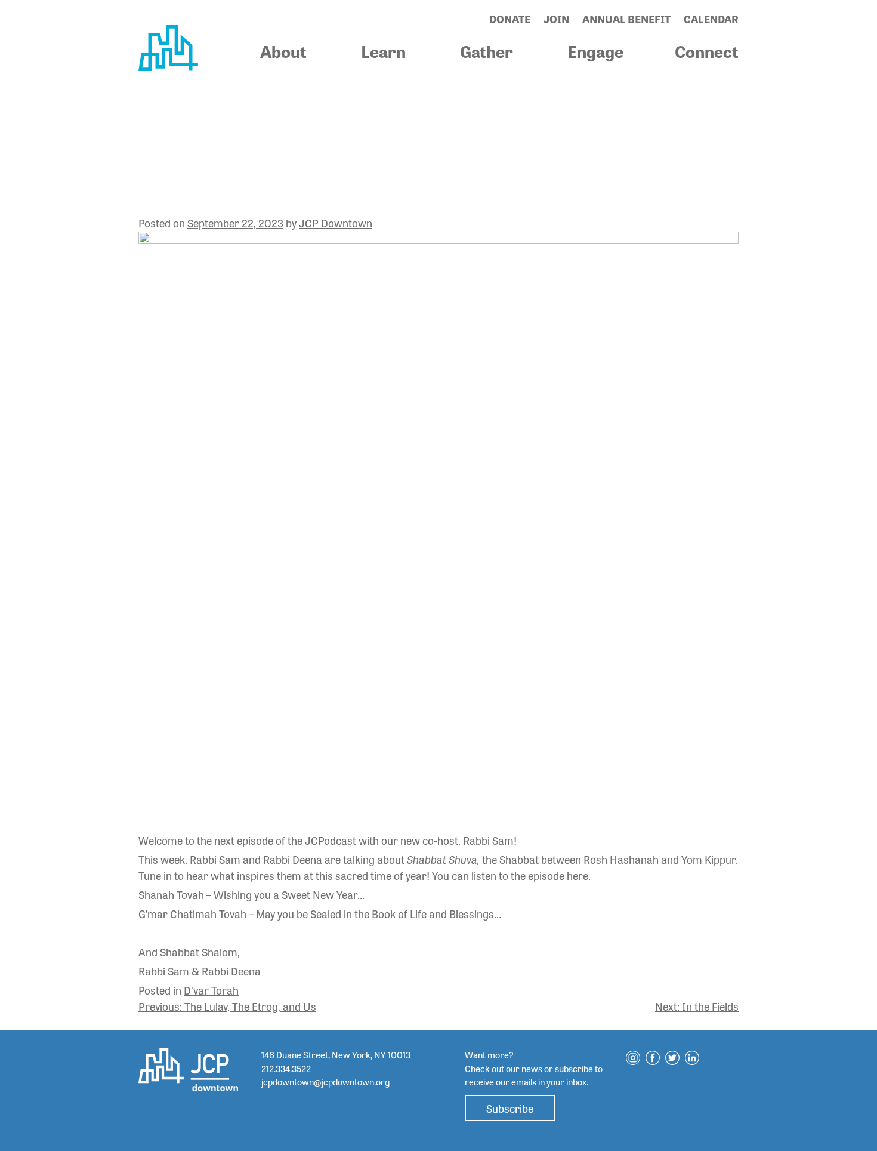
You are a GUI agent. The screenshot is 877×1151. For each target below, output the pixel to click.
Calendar (711, 18)
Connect (707, 51)
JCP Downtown (335, 222)
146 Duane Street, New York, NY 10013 (335, 1054)
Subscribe (509, 1108)
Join (556, 18)
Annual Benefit (626, 18)
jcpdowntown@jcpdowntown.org (325, 1081)
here (577, 875)
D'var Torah (211, 990)
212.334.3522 (286, 1068)
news (531, 1068)
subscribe (574, 1068)
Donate (509, 18)
